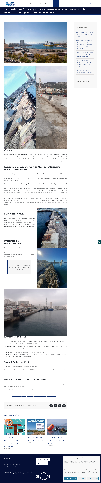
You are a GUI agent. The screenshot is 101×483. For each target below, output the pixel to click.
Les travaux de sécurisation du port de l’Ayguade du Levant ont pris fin (85, 54)
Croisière (29, 396)
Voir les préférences (92, 478)
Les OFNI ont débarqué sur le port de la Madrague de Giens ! (35, 440)
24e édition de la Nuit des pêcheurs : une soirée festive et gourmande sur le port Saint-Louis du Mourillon (84, 44)
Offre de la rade (42, 396)
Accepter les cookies (70, 478)
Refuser (82, 478)
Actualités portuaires (21, 396)
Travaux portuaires (51, 396)
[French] (91, 3)
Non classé (36, 396)
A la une (14, 396)
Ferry (32, 396)
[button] (95, 3)
